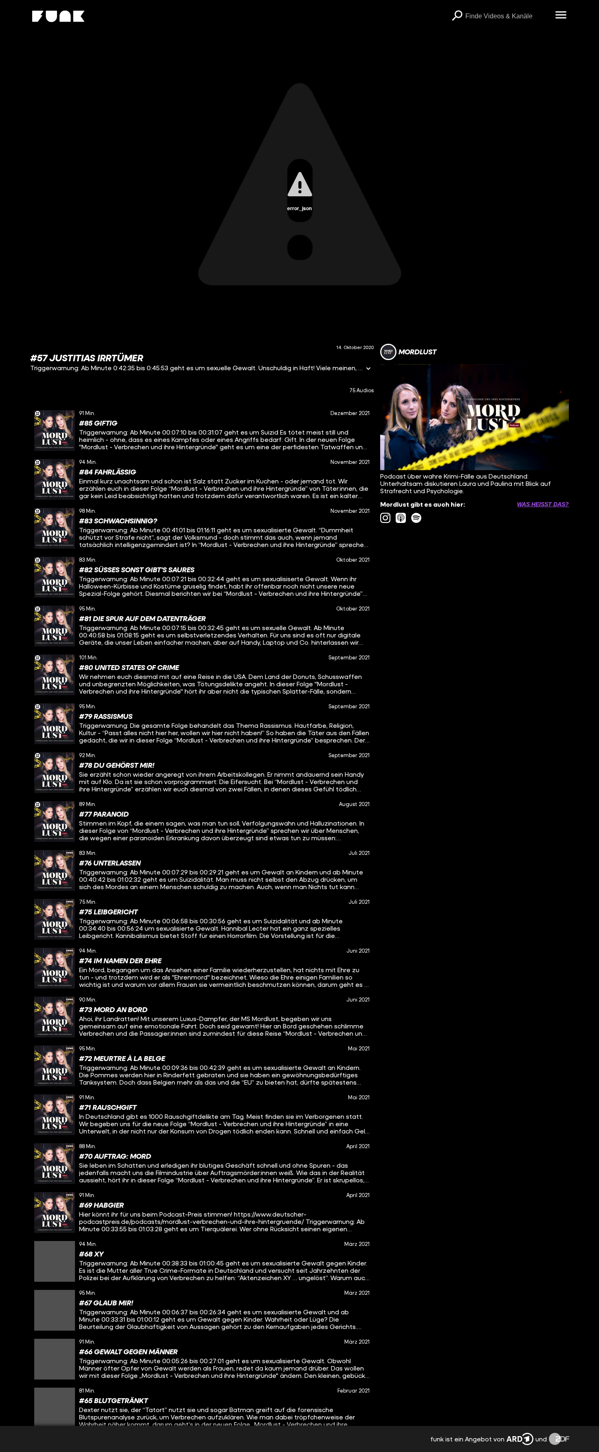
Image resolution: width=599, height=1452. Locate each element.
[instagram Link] (385, 518)
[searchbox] (507, 16)
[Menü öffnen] (561, 15)
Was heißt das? (543, 504)
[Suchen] (457, 16)
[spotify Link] (416, 518)
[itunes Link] (401, 518)
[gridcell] (202, 430)
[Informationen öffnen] (368, 369)
